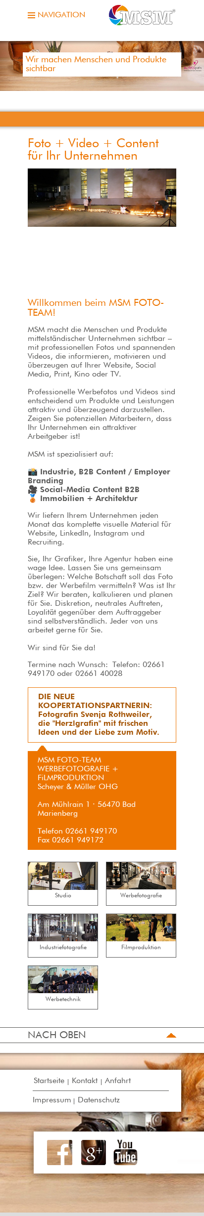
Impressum (52, 1100)
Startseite (49, 1081)
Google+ (93, 1153)
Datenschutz (99, 1100)
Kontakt (85, 1081)
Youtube (125, 1153)
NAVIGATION (61, 15)
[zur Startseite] (142, 24)
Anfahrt (118, 1081)
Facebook (59, 1153)
